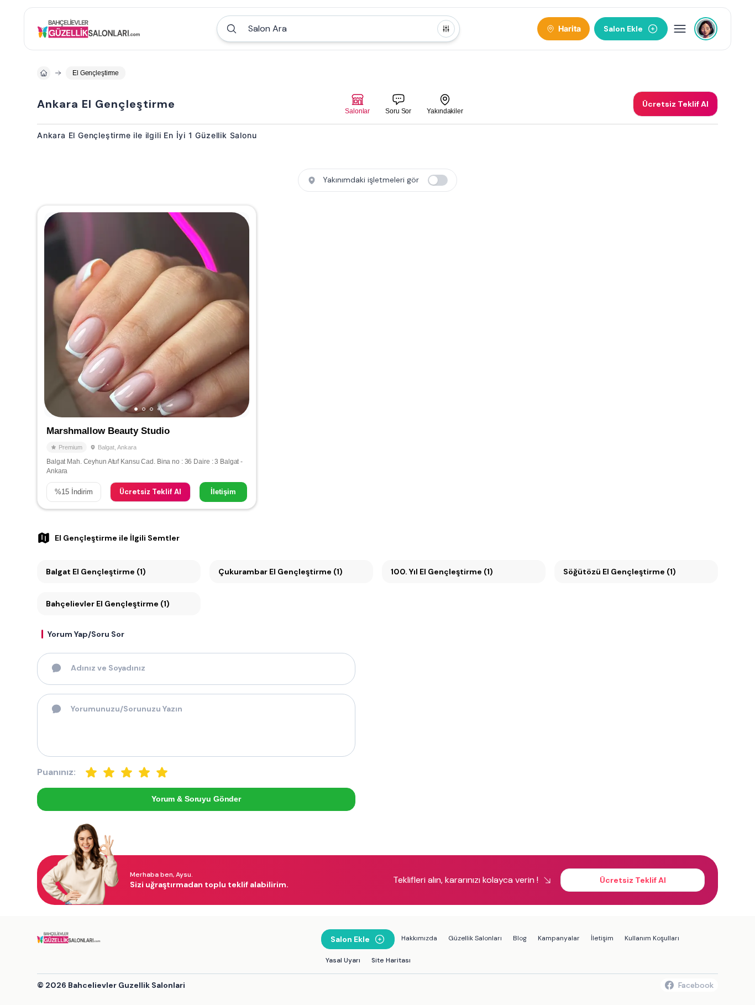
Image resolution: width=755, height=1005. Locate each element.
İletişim (223, 492)
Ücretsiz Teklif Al (150, 491)
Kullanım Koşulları (652, 938)
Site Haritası (391, 960)
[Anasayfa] (43, 73)
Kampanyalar (559, 938)
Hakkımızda (419, 938)
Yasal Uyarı (343, 960)
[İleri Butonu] (57, 315)
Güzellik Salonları (475, 938)
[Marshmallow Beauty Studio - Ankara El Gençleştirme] (147, 357)
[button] (338, 28)
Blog (520, 938)
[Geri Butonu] (236, 315)
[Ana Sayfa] (90, 28)
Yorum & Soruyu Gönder (196, 798)
